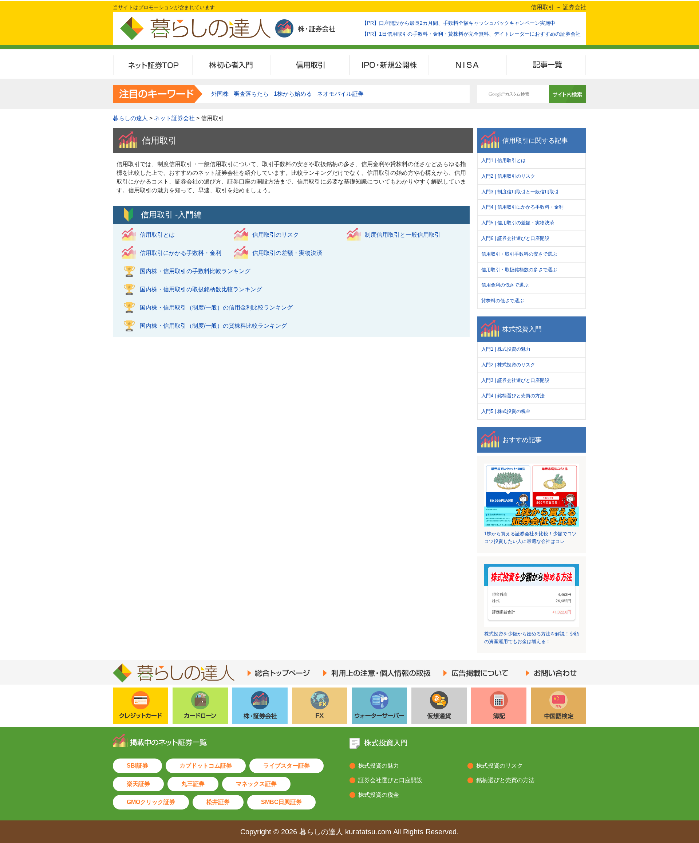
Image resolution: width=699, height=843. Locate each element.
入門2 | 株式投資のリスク (508, 364)
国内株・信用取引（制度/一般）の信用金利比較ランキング (216, 307)
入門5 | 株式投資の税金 (505, 411)
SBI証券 (137, 766)
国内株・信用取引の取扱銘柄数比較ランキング (201, 289)
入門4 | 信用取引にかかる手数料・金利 (522, 207)
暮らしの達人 (130, 118)
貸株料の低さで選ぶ (502, 300)
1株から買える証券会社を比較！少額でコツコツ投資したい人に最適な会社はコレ (530, 537)
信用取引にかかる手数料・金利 (180, 253)
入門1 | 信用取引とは (503, 160)
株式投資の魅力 (378, 766)
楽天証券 (138, 784)
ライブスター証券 (286, 766)
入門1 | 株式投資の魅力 (505, 349)
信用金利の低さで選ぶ (505, 285)
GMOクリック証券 (151, 802)
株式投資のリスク (499, 766)
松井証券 (218, 802)
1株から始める (293, 94)
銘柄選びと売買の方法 (505, 780)
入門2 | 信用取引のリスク (508, 176)
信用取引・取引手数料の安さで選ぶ (519, 254)
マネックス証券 (256, 784)
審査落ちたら (251, 94)
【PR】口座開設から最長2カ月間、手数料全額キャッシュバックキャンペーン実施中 (458, 23)
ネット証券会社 (174, 118)
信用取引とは (157, 235)
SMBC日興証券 (281, 802)
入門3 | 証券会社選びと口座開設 (515, 380)
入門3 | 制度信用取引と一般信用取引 (520, 191)
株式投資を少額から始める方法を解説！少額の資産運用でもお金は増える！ (531, 637)
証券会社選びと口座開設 (390, 780)
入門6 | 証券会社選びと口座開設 (515, 238)
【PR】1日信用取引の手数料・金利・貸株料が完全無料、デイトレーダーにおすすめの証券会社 (471, 34)
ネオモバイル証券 (340, 94)
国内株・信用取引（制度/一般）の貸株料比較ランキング (213, 326)
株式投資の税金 (378, 795)
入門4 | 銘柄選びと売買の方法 (513, 395)
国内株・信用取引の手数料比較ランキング (195, 271)
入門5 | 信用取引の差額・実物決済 (517, 222)
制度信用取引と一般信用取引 (403, 235)
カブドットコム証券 (205, 766)
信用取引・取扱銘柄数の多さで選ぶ (519, 269)
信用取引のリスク (275, 235)
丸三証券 (193, 784)
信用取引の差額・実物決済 (287, 253)
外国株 (220, 94)
